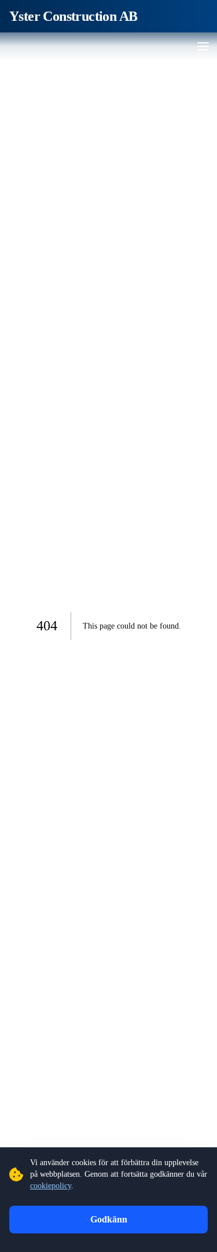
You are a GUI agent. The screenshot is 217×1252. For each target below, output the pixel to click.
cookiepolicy (50, 1185)
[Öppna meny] (203, 46)
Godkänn (108, 1219)
